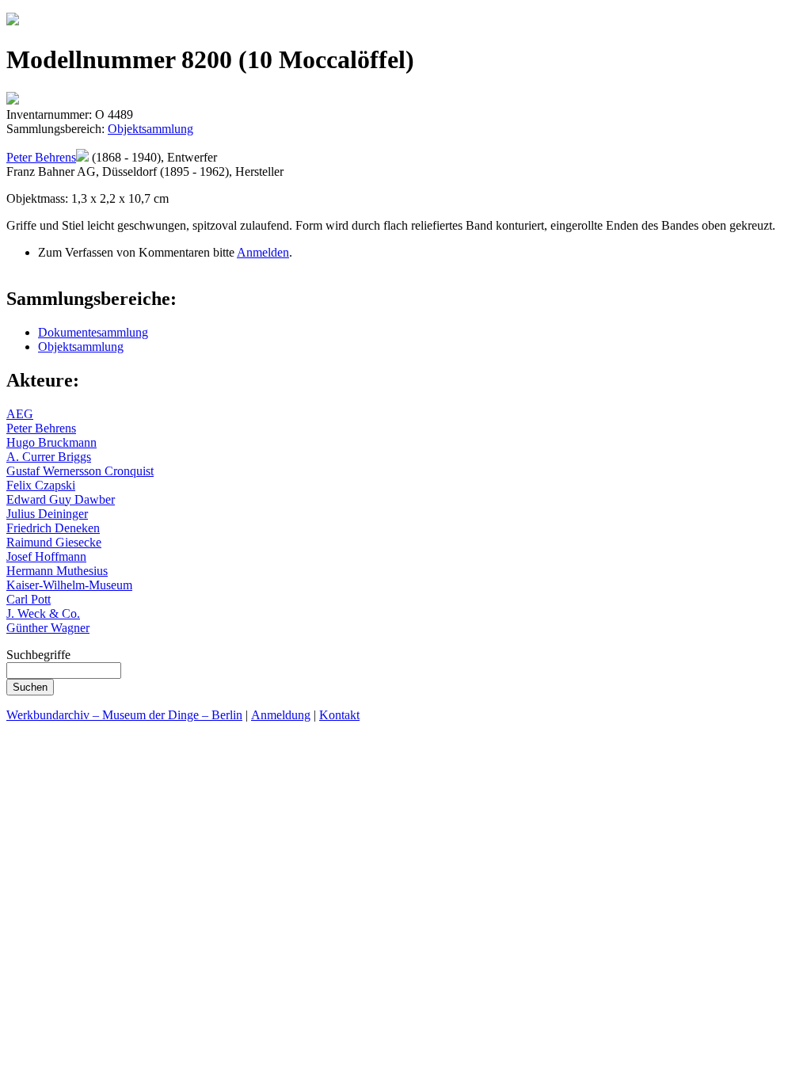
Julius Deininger (47, 513)
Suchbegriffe (38, 654)
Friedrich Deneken (53, 528)
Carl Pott (28, 599)
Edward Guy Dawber (60, 499)
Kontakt (339, 715)
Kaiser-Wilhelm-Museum (69, 585)
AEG (19, 414)
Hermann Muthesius (57, 570)
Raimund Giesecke (53, 542)
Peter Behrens (41, 157)
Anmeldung (280, 715)
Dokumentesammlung (93, 332)
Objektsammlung (150, 128)
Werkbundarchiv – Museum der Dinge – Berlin (124, 715)
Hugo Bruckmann (51, 442)
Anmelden (263, 252)
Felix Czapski (40, 485)
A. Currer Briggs (48, 456)
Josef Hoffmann (46, 556)
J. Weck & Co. (43, 613)
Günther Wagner (47, 627)
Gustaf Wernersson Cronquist (80, 471)
